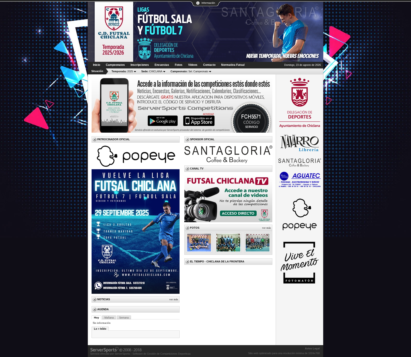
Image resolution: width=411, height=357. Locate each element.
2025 (122, 71)
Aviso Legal (312, 348)
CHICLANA (151, 71)
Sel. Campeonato (189, 71)
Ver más (173, 299)
